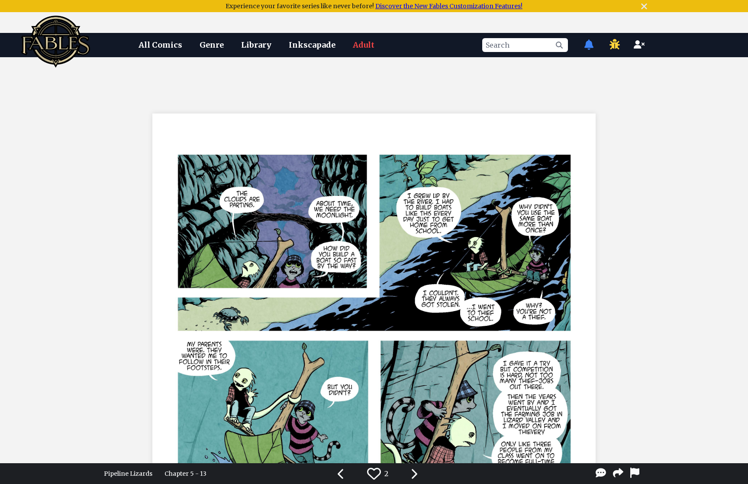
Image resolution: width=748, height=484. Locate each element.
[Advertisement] (374, 83)
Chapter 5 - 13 (185, 474)
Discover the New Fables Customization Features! (448, 6)
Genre (212, 45)
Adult (363, 45)
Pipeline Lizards (128, 474)
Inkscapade (312, 45)
